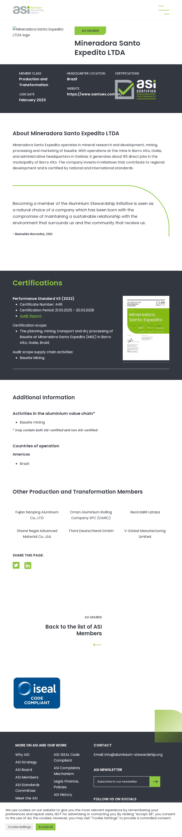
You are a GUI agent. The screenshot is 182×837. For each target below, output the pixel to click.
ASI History (63, 794)
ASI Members (26, 777)
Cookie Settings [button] (19, 827)
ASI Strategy (26, 762)
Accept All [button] (45, 827)
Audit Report (31, 316)
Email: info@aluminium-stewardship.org (128, 754)
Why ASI (22, 754)
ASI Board (23, 769)
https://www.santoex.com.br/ (94, 94)
